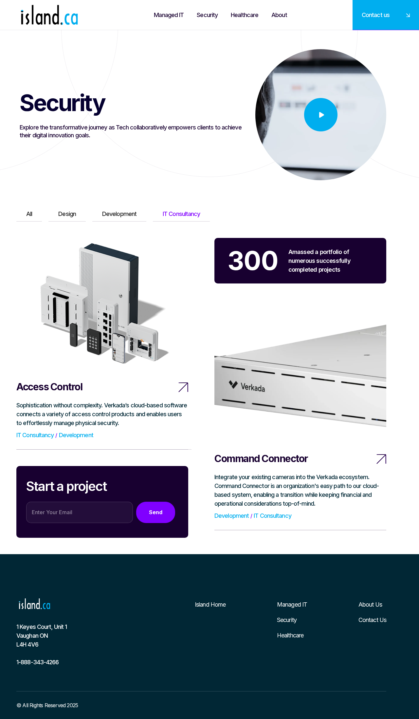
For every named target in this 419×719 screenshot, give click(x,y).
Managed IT (292, 604)
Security (287, 619)
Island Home (210, 604)
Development (76, 435)
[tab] (29, 214)
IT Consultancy (35, 435)
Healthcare (290, 635)
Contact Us (372, 619)
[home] (49, 15)
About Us (370, 604)
